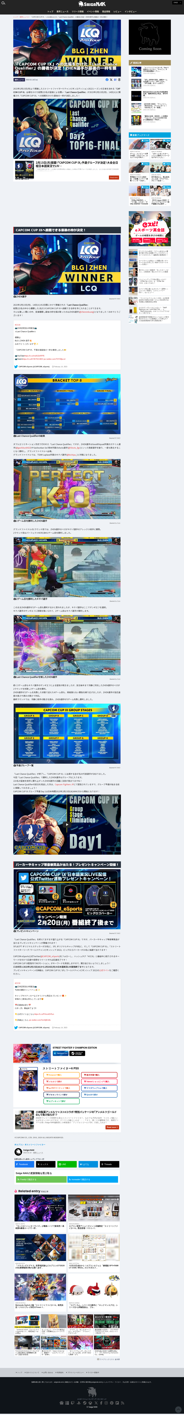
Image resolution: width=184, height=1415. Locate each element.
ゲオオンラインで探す (58, 1095)
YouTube (117, 523)
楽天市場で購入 (93, 1075)
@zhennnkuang (86, 311)
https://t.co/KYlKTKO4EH (33, 359)
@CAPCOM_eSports (50, 956)
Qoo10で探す (92, 1095)
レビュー (117, 11)
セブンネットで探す (57, 1101)
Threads (108, 1164)
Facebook (23, 1164)
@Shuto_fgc (74, 447)
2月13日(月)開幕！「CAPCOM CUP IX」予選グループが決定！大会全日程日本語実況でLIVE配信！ (67, 170)
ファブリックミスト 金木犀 (110, 1359)
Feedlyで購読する (28, 1179)
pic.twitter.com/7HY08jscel (54, 359)
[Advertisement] (67, 205)
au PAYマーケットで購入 (59, 1088)
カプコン (20, 1144)
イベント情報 (93, 11)
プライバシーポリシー (75, 1372)
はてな (84, 1164)
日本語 (176, 2)
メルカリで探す (55, 1081)
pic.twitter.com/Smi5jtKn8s (40, 1020)
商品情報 (106, 11)
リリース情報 (78, 11)
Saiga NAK (92, 4)
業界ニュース (62, 11)
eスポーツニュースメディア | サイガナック (92, 1399)
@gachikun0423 (23, 447)
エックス (44, 1164)
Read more (111, 1127)
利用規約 (60, 1372)
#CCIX (17, 325)
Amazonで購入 (55, 1075)
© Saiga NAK (92, 1407)
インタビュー (131, 11)
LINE (64, 1164)
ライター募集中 (93, 1372)
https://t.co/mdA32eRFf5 (34, 356)
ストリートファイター (36, 1144)
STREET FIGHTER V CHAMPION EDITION (75, 1047)
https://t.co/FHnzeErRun (44, 1014)
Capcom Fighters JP (64, 784)
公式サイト (104, 970)
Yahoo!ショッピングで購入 (98, 1081)
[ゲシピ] (150, 245)
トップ (50, 11)
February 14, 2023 (60, 367)
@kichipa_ (72, 454)
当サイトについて (32, 1372)
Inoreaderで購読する (81, 1179)
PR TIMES (117, 299)
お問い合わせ (48, 1372)
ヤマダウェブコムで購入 (96, 1088)
